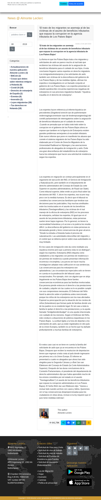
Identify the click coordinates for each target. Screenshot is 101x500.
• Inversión (41, 477)
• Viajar (40, 474)
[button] (63, 422)
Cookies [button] (63, 4)
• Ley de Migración (45, 471)
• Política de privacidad (47, 483)
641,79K (55, 423)
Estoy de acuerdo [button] (76, 4)
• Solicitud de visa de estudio (49, 453)
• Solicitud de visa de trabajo (49, 450)
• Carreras (41, 480)
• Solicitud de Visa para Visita (50, 447)
